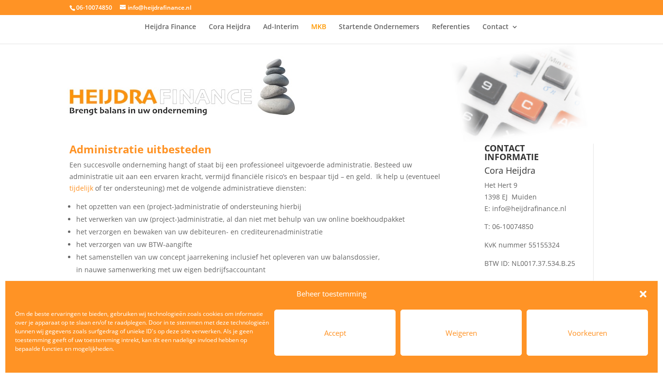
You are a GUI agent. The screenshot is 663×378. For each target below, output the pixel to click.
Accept (335, 333)
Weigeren (461, 333)
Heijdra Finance (170, 27)
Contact (495, 27)
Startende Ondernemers (379, 27)
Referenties (451, 27)
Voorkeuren (587, 333)
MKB (318, 27)
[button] (643, 294)
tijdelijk (81, 188)
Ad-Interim (280, 27)
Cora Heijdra (229, 27)
